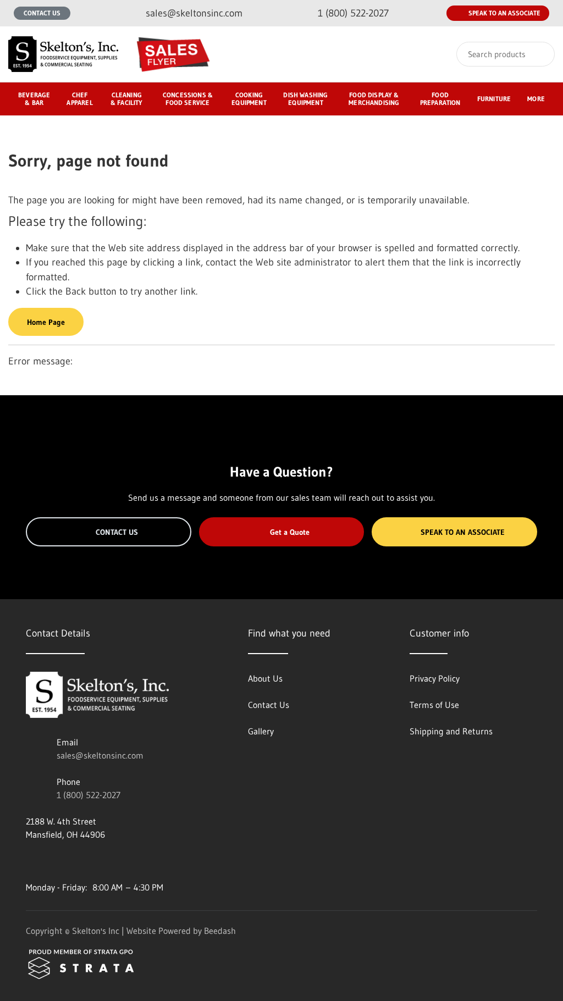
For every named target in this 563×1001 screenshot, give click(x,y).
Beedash (220, 930)
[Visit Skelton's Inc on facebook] (31, 860)
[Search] (539, 54)
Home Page (46, 322)
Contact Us (42, 13)
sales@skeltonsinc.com (100, 755)
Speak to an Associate (504, 13)
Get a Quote (290, 532)
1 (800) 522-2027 (88, 794)
